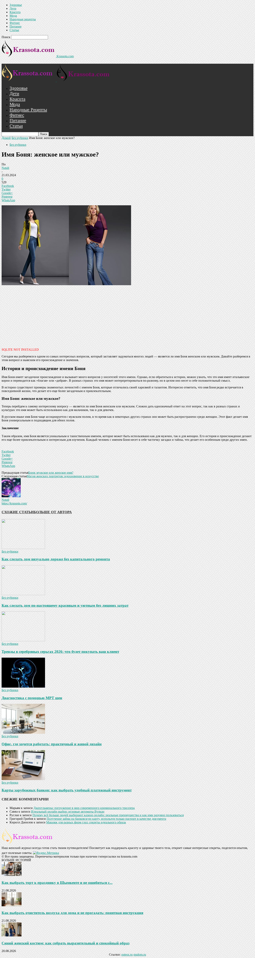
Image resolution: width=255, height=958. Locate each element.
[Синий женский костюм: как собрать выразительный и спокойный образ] (12, 935)
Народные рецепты (23, 19)
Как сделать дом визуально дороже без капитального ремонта (56, 559)
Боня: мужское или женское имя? (50, 472)
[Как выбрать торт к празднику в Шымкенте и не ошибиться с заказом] (12, 875)
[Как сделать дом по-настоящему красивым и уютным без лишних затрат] (23, 594)
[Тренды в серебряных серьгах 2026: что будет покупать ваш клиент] (23, 640)
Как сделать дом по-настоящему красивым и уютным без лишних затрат (65, 605)
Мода (13, 15)
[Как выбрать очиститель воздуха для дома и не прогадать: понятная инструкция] (12, 905)
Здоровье (16, 5)
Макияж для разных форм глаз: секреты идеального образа (86, 822)
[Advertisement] (127, 316)
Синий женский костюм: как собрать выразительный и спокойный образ (65, 943)
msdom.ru (139, 954)
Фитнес (15, 23)
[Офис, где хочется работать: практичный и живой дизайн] (23, 732)
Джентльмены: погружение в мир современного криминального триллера (84, 808)
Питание (16, 26)
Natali (5, 168)
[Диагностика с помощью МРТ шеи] (23, 686)
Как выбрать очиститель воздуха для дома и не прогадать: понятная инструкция (72, 913)
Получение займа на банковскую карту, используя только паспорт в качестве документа (106, 818)
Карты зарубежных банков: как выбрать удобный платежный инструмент (67, 790)
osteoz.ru (127, 954)
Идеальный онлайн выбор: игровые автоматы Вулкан (67, 811)
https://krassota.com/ (14, 503)
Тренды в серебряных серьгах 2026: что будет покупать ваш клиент (60, 651)
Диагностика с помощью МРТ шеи (32, 698)
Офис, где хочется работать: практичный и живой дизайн (52, 744)
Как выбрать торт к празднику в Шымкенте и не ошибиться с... (57, 883)
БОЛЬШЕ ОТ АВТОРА (53, 512)
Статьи (14, 30)
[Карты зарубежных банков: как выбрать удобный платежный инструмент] (23, 779)
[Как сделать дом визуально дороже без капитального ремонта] (23, 548)
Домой (6, 138)
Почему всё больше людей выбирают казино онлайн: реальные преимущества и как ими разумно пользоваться (108, 815)
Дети (13, 8)
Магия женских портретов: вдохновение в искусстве (63, 476)
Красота (15, 12)
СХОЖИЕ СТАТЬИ (18, 512)
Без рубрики (20, 138)
